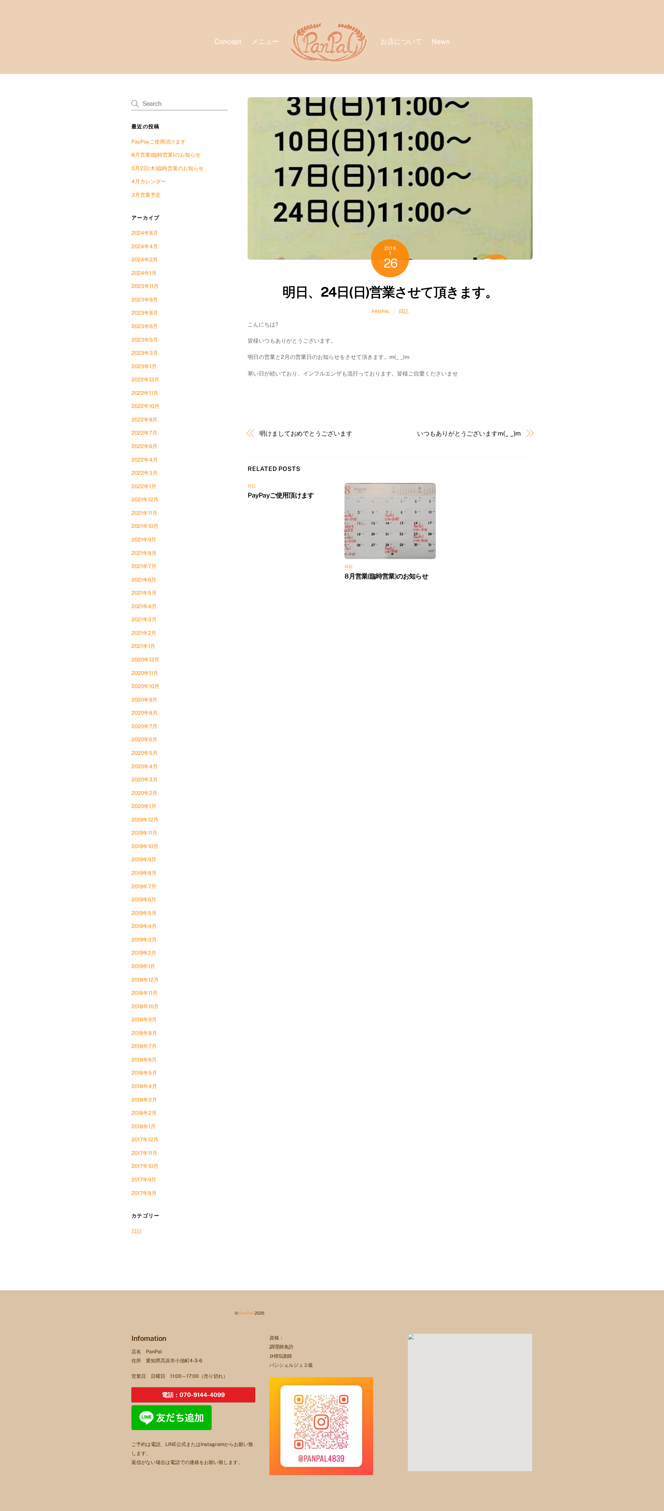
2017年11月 (144, 1153)
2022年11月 (144, 393)
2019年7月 (143, 886)
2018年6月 (144, 1060)
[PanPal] (330, 41)
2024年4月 (144, 246)
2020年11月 (144, 673)
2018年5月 (144, 1073)
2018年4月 (144, 1086)
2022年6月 (144, 446)
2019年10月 (144, 846)
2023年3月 (144, 353)
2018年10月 (145, 1006)
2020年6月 (144, 739)
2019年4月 (144, 926)
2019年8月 (144, 873)
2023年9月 (144, 300)
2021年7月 (143, 566)
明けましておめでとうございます (305, 433)
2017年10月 (144, 1166)
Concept (228, 41)
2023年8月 (144, 313)
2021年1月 (143, 646)
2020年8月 (144, 713)
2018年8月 (144, 1033)
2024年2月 (144, 259)
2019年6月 (143, 899)
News (441, 41)
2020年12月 (145, 659)
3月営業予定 (146, 195)
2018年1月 (143, 1126)
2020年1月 (143, 806)
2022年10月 (145, 406)
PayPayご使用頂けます (281, 495)
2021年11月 (144, 513)
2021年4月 (144, 606)
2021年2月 (143, 633)
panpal (381, 311)
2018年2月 (144, 1113)
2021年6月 (143, 580)
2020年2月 (144, 793)
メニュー (265, 41)
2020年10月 (145, 686)
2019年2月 (143, 953)
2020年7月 (144, 726)
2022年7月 (144, 433)
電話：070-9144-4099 (193, 1394)
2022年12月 (145, 379)
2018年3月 (144, 1100)
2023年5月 (144, 340)
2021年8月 (144, 553)
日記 (403, 311)
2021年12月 (144, 499)
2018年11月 (144, 993)
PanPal (246, 1313)
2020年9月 (144, 700)
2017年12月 (144, 1139)
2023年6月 (144, 326)
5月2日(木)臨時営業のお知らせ (167, 168)
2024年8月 (144, 233)
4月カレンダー (148, 181)
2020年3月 (144, 779)
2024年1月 (144, 273)
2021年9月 (143, 540)
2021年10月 (144, 526)
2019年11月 (144, 833)
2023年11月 (145, 286)
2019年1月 (143, 966)
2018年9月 (144, 1019)
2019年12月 (144, 820)
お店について (401, 41)
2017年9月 (143, 1180)
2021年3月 (144, 619)
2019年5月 (144, 913)
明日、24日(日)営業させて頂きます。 (390, 292)
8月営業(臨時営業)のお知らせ (386, 576)
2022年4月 (144, 460)
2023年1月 (144, 366)
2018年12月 (145, 980)
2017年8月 (144, 1193)
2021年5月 (144, 593)
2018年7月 (144, 1046)
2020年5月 (144, 753)
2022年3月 (144, 473)
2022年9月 (144, 420)
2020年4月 (144, 766)
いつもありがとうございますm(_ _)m (469, 433)
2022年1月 (143, 486)
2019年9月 (143, 859)
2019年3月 (144, 940)
